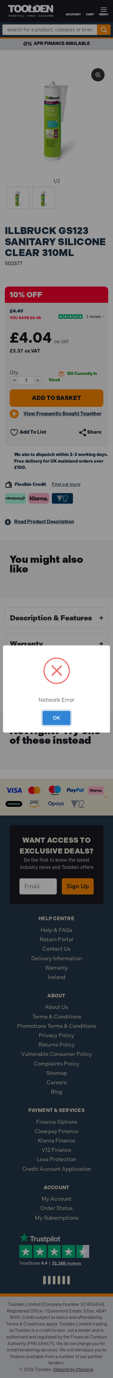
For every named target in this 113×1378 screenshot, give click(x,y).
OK (56, 718)
